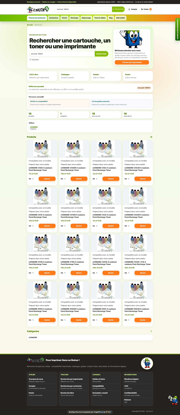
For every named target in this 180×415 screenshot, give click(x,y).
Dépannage (86, 18)
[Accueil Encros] (40, 9)
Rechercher (119, 9)
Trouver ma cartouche (37, 18)
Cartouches (53, 18)
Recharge (74, 18)
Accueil (30, 25)
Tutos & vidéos (100, 18)
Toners (64, 18)
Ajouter (47, 179)
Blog (111, 18)
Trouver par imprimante (132, 62)
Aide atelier (120, 18)
